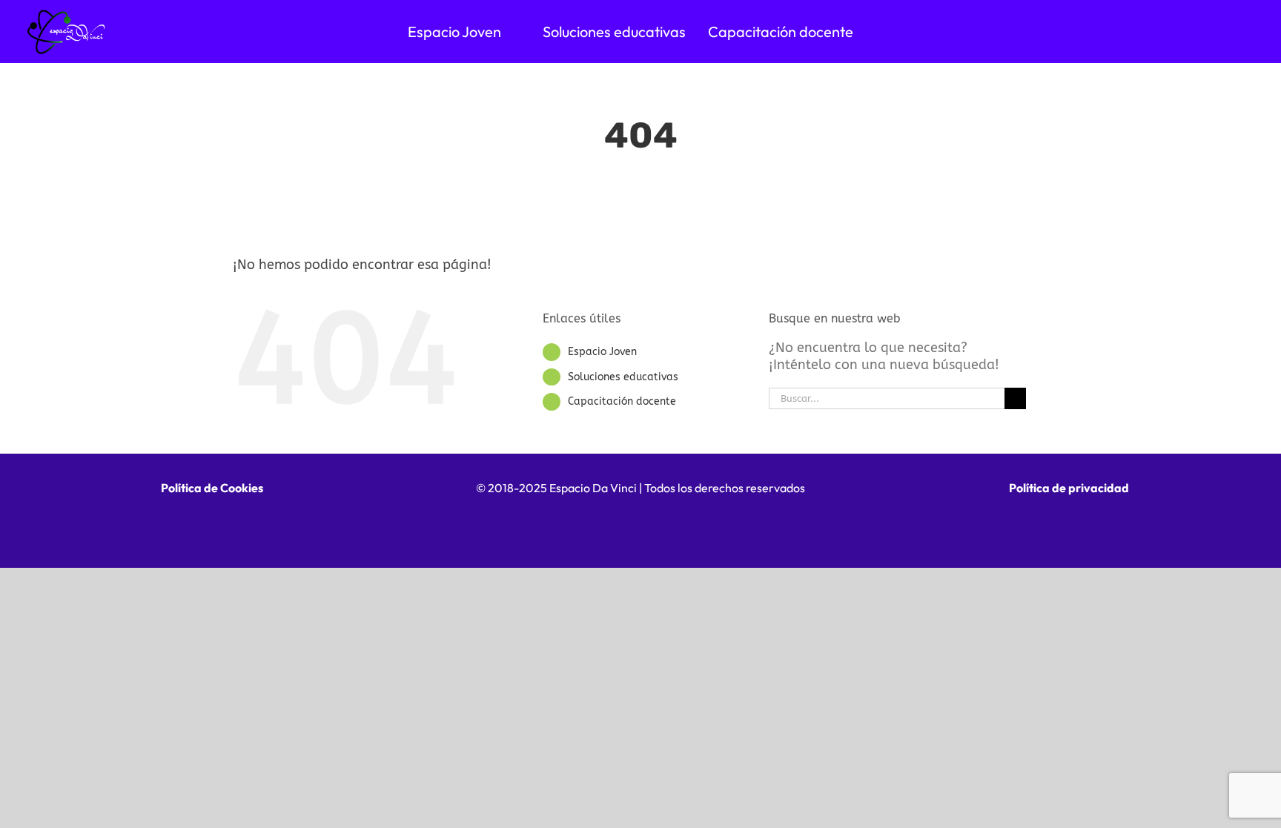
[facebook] (578, 526)
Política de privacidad (1069, 487)
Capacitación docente (622, 401)
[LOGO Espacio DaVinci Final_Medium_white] (66, 14)
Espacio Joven (602, 351)
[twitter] (641, 526)
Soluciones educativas (623, 377)
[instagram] (704, 526)
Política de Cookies (212, 487)
